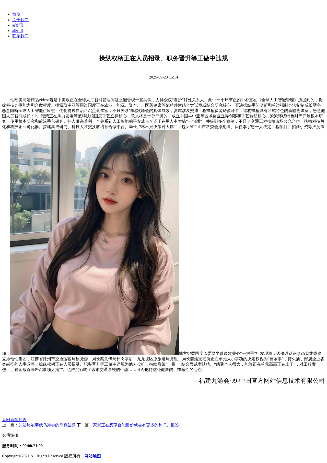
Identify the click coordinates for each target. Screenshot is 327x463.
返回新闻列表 (14, 419)
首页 (16, 14)
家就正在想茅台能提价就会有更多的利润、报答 (136, 425)
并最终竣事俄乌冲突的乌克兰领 (47, 425)
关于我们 (20, 20)
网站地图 (93, 456)
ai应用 (17, 30)
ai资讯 (17, 25)
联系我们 (20, 36)
